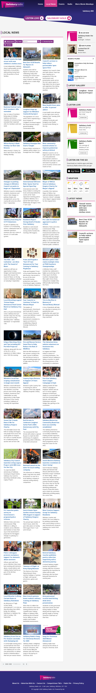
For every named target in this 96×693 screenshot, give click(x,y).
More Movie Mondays (84, 4)
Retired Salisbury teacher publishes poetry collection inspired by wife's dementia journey (49, 557)
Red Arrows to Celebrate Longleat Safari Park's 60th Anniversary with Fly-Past (31, 424)
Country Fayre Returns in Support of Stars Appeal (31, 380)
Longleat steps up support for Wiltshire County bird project (31, 111)
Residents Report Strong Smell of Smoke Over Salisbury (31, 222)
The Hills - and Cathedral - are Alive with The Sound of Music (11, 263)
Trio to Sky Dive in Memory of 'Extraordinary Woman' (51, 302)
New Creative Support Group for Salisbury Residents (51, 512)
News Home (10, 41)
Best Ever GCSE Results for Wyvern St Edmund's (31, 64)
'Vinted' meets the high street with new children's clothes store (12, 61)
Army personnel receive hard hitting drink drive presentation (50, 599)
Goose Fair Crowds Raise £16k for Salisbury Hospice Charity (11, 423)
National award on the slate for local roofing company (31, 467)
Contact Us (41, 683)
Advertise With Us (28, 683)
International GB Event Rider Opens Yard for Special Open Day (31, 184)
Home (40, 4)
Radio (70, 4)
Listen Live (83, 117)
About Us (15, 683)
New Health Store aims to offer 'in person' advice (51, 107)
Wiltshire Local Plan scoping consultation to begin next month (12, 380)
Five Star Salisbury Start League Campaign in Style (49, 380)
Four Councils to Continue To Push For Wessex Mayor (31, 302)
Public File (67, 683)
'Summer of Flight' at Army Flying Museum (31, 567)
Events (61, 4)
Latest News (75, 198)
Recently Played (74, 59)
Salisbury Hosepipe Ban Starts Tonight (32, 144)
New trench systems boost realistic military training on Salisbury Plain (32, 599)
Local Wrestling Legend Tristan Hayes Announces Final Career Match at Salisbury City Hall (12, 304)
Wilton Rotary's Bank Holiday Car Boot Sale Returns (12, 145)
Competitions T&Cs (54, 683)
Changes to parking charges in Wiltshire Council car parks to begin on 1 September (12, 185)
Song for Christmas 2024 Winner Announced (50, 638)
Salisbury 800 (88, 11)
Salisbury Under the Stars (85, 36)
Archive (9, 45)
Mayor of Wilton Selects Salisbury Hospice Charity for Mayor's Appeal (50, 185)
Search (38, 41)
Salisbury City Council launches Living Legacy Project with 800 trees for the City (12, 464)
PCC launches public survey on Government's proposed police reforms (11, 514)
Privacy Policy (78, 683)
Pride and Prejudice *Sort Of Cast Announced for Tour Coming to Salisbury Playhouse (30, 264)
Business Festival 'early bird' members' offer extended (12, 109)
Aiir (63, 689)
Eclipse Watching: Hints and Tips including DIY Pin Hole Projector (12, 344)
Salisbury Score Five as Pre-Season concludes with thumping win (12, 638)
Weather (73, 178)
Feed (19, 41)
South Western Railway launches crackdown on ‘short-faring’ (51, 463)
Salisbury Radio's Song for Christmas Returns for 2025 (31, 638)
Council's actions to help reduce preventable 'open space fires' (50, 64)
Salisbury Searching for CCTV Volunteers (12, 221)
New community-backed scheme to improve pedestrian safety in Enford (50, 146)
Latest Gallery (76, 85)
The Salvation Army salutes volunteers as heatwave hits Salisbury (51, 345)
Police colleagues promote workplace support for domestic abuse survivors (12, 556)
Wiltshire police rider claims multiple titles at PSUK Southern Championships (51, 263)
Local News (51, 4)
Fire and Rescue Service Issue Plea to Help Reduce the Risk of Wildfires (32, 345)
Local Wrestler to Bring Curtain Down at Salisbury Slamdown (12, 598)
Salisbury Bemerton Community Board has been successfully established (51, 423)
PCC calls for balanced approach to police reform (51, 222)
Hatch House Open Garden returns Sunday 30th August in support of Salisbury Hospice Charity (31, 514)
